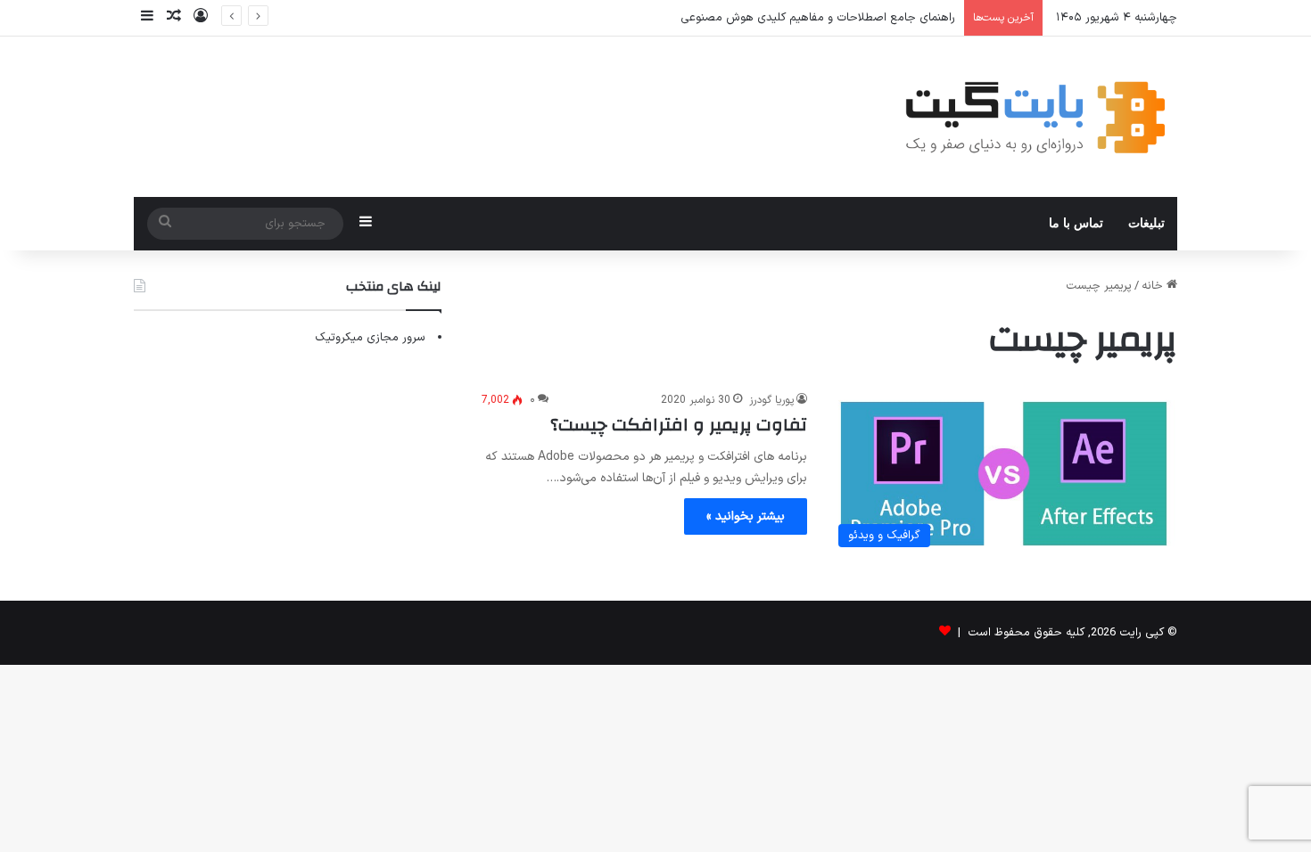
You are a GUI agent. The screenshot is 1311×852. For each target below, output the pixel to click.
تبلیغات (1146, 223)
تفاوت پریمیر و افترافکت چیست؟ (678, 424)
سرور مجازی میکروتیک (370, 338)
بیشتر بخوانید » (745, 516)
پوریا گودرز (771, 400)
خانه (1154, 286)
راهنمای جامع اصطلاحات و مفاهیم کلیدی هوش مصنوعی (817, 18)
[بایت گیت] (1036, 116)
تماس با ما (1076, 223)
